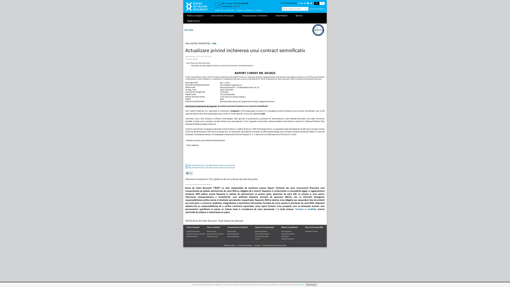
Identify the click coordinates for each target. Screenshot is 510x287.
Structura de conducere (262, 234)
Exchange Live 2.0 (212, 236)
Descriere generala (261, 231)
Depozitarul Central (311, 231)
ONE (214, 43)
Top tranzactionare (233, 236)
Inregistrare (291, 3)
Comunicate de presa (261, 236)
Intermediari (281, 15)
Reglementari (193, 21)
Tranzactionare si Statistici (254, 15)
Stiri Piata (188, 30)
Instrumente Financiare (222, 15)
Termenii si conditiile (305, 209)
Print (190, 173)
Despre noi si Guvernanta (224, 10)
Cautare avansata (317, 9)
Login (282, 3)
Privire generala (286, 231)
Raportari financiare (287, 239)
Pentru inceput (211, 231)
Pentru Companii (195, 15)
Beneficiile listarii (192, 236)
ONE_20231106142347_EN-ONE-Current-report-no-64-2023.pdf (211, 168)
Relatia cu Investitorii (245, 10)
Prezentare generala (193, 231)
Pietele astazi (231, 231)
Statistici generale (233, 234)
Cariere (257, 239)
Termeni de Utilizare (245, 245)
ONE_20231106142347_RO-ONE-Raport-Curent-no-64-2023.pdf (211, 165)
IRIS (211, 179)
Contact (259, 10)
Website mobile (229, 245)
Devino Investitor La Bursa (215, 234)
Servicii (299, 15)
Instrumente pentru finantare (196, 234)
